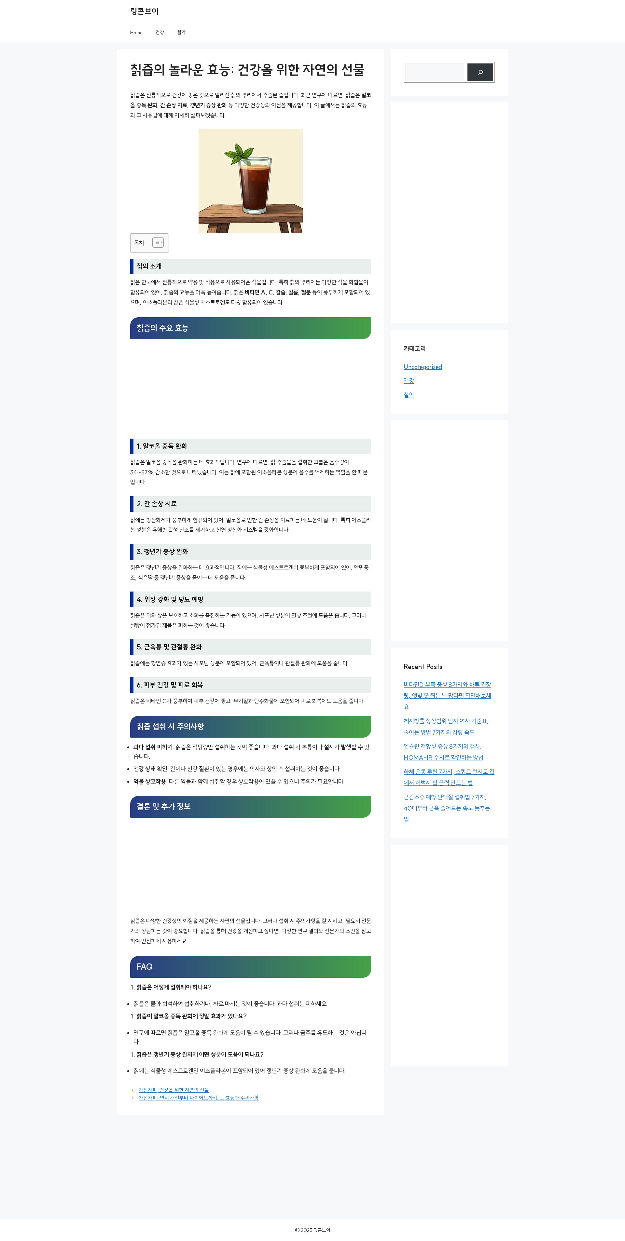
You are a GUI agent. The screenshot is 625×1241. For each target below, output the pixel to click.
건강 (160, 32)
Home (136, 32)
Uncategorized (423, 366)
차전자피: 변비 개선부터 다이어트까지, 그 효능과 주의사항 (199, 1098)
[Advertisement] (250, 389)
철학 (181, 32)
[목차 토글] (154, 242)
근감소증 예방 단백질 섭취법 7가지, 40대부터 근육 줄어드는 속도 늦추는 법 (447, 808)
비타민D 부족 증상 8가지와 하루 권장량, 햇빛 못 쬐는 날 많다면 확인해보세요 (447, 696)
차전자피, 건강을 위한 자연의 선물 (174, 1090)
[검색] (480, 72)
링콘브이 (144, 11)
